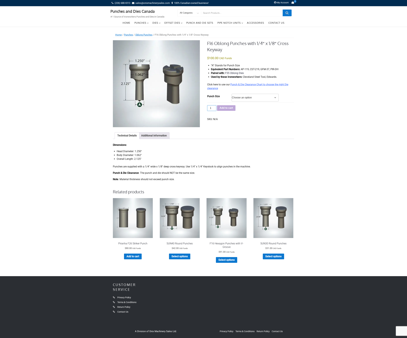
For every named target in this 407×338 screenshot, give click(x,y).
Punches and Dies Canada (132, 11)
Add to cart (226, 108)
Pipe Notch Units (229, 22)
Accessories (255, 22)
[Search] (287, 13)
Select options (180, 256)
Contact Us (276, 22)
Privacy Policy (124, 297)
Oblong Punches (143, 34)
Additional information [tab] (154, 135)
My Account (283, 2)
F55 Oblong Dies (234, 73)
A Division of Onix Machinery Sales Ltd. (156, 331)
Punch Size (213, 96)
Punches (140, 22)
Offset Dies (172, 22)
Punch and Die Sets (199, 22)
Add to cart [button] (133, 256)
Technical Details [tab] (127, 135)
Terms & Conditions (126, 302)
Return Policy (123, 307)
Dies (155, 22)
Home (126, 22)
